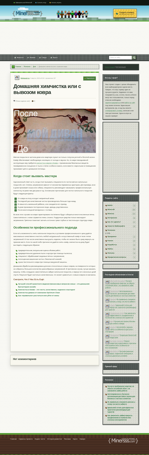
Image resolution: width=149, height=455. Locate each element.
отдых (112, 305)
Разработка (112, 245)
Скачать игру (41, 2)
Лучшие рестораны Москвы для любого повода (122, 322)
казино (112, 327)
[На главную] (27, 13)
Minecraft (111, 209)
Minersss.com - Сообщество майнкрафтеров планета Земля (123, 440)
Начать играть (56, 2)
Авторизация (121, 67)
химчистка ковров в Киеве (47, 163)
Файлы (110, 249)
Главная (13, 439)
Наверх (82, 439)
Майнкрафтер (25, 78)
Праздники (111, 236)
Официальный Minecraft (23, 2)
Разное (110, 241)
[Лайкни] (14, 101)
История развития (54, 439)
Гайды (43, 57)
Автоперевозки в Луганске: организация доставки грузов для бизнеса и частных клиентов (120, 293)
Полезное (111, 230)
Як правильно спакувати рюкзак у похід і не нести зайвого (122, 300)
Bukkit (109, 205)
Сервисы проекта (26, 439)
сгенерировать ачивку (113, 111)
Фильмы (110, 253)
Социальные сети (116, 313)
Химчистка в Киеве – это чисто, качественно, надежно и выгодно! (46, 290)
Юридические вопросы (116, 257)
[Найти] (134, 57)
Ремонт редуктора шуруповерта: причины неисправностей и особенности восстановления (120, 344)
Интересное (112, 218)
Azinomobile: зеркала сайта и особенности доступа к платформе (119, 329)
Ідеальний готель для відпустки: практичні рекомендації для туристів (120, 307)
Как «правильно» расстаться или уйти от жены (38, 295)
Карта (54, 57)
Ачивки (31, 57)
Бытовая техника (116, 341)
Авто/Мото (114, 351)
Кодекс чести (40, 439)
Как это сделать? (114, 222)
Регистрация (109, 67)
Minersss (110, 214)
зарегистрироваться (113, 103)
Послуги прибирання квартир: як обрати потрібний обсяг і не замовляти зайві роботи (119, 284)
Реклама (67, 439)
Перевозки (114, 291)
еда (111, 321)
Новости (19, 57)
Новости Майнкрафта (116, 226)
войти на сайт (129, 103)
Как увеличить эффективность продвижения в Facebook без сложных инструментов (120, 315)
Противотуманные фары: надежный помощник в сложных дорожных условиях (119, 353)
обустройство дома (117, 281)
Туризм (112, 299)
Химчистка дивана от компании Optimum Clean (39, 292)
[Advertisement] (74, 38)
